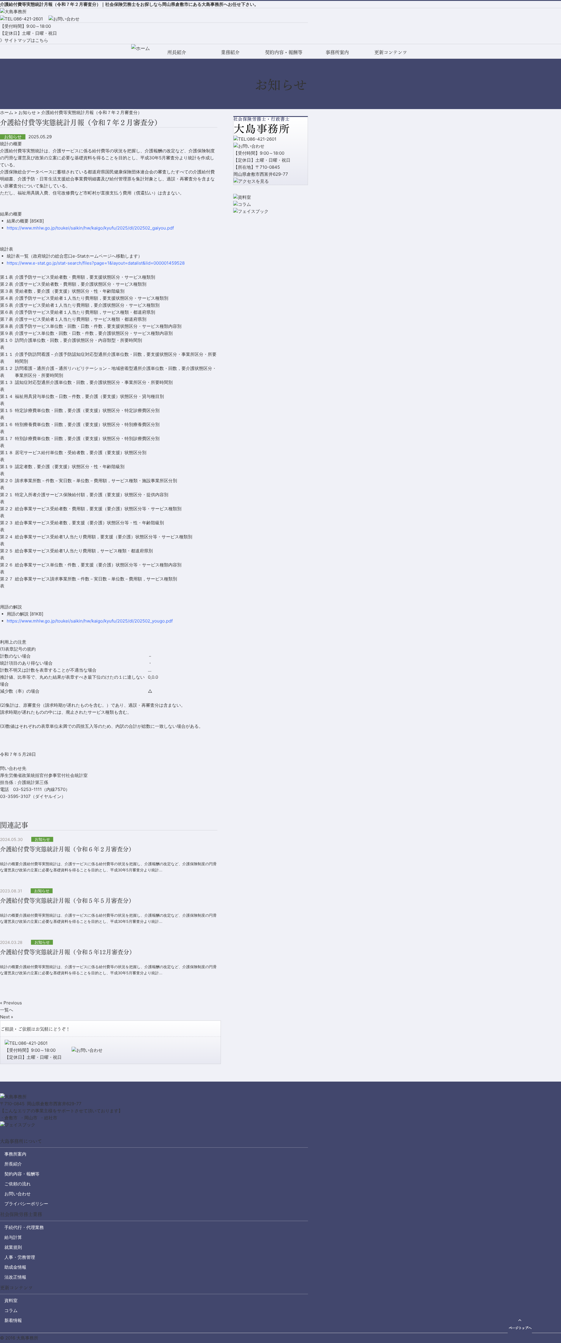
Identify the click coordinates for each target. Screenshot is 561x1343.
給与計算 (13, 1237)
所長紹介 (176, 52)
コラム (11, 1310)
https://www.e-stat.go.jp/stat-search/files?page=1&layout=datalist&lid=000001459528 (96, 263)
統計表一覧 (18, 256)
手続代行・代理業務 (24, 1227)
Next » (6, 1017)
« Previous (11, 1003)
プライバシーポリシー (26, 1203)
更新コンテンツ (390, 52)
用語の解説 (18, 614)
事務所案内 (337, 52)
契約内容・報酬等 (283, 52)
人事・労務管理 (19, 1257)
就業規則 (13, 1247)
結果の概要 (18, 221)
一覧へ (6, 1010)
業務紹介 (230, 52)
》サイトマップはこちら (24, 40)
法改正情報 (15, 1277)
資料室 (11, 1300)
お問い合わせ (17, 1194)
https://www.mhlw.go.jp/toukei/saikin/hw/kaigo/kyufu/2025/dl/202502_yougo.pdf (90, 621)
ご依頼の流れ (17, 1184)
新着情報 (13, 1320)
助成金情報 (15, 1267)
